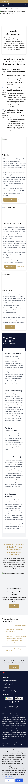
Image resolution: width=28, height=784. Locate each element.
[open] (3, 5)
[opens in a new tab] (9, 698)
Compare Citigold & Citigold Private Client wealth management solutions (14, 549)
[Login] (25, 5)
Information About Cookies (11, 776)
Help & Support (8, 684)
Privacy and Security (9, 691)
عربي (25, 1)
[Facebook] (9, 702)
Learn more (21, 200)
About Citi (6, 694)
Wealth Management (10, 680)
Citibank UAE (5, 1)
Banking (5, 677)
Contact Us (6, 687)
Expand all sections (20, 625)
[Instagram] (12, 702)
